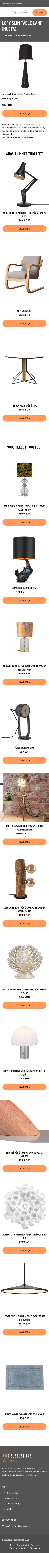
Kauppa (39, 12)
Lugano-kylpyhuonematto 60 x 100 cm (24, 1414)
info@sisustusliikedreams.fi (12, 4)
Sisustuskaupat (14, 1503)
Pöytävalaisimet (24, 35)
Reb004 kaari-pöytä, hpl (24, 405)
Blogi (9, 1508)
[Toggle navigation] (5, 12)
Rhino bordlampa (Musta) (24, 587)
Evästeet (35, 1545)
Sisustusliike (12, 1493)
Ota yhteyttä (23, 1545)
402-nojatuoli (24, 311)
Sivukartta (35, 1548)
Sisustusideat (13, 1498)
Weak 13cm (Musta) (24, 747)
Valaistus (9, 35)
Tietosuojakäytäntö (18, 1548)
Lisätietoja (24, 113)
